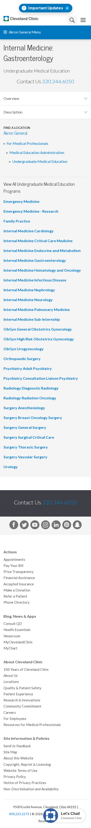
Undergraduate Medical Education (39, 161)
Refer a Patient (15, 596)
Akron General (15, 133)
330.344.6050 (58, 81)
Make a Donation (17, 590)
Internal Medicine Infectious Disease (35, 280)
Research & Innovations (22, 700)
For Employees (15, 718)
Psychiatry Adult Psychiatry (28, 368)
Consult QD (13, 623)
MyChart (11, 648)
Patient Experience (18, 694)
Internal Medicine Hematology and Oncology (42, 270)
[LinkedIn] (56, 525)
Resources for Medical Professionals (32, 724)
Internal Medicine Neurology (28, 299)
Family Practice (17, 221)
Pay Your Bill (13, 565)
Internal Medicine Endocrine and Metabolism (42, 250)
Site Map (10, 752)
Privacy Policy (15, 776)
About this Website (18, 758)
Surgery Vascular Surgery (25, 457)
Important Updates (45, 8)
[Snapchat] (77, 525)
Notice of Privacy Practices (25, 783)
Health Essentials (17, 629)
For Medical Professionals (27, 143)
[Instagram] (45, 525)
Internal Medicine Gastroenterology (35, 260)
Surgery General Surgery (25, 427)
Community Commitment (22, 706)
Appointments (14, 559)
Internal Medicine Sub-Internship (32, 319)
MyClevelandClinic (18, 642)
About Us (11, 675)
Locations (11, 681)
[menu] (83, 20)
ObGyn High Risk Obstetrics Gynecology (39, 339)
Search (72, 20)
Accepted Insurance (19, 584)
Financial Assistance (19, 578)
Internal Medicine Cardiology (29, 231)
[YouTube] (34, 525)
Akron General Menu (24, 32)
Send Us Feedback (17, 746)
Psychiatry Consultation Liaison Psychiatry (41, 378)
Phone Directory (17, 602)
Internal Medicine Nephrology (29, 290)
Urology (11, 466)
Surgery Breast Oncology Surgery (33, 417)
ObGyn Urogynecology (24, 349)
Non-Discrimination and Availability (31, 789)
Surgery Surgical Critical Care (29, 437)
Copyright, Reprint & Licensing (27, 764)
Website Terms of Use (20, 770)
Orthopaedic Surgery (22, 358)
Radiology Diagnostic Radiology (31, 388)
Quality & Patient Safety (23, 688)
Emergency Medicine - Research (31, 211)
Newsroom (12, 636)
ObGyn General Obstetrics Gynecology (38, 329)
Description (13, 112)
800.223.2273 (19, 814)
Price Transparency (19, 571)
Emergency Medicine (21, 201)
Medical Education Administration (36, 152)
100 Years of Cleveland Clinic (26, 669)
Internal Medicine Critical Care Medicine (38, 240)
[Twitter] (24, 525)
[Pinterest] (66, 525)
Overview (11, 98)
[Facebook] (13, 525)
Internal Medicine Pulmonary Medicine (37, 309)
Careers (10, 712)
